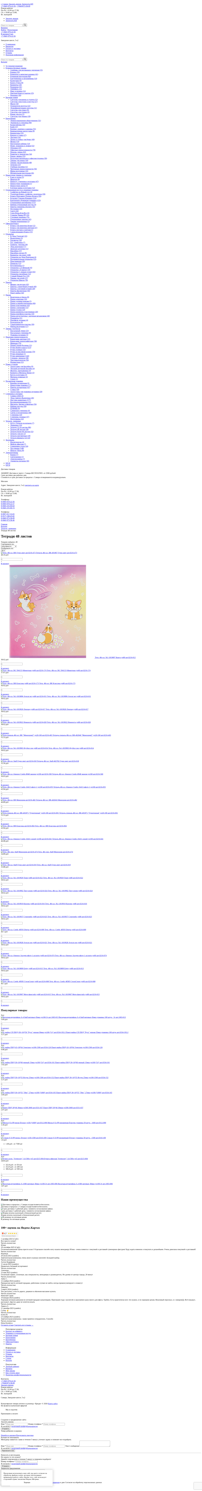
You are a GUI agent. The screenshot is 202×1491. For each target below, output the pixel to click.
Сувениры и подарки (14, 394)
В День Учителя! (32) (18, 236)
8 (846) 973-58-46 (7, 520)
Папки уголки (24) (17, 310)
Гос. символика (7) (17, 242)
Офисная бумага (12, 224)
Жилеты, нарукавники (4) (20, 371)
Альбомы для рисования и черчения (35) (26, 70)
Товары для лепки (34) (19, 160)
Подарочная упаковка (14, 381)
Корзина (4, 28)
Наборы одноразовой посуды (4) (23, 205)
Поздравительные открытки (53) (23, 259)
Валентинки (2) (16, 238)
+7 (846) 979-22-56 (8, 6)
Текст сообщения (72, 1446)
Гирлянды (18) (16, 240)
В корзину (5, 564)
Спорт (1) (14, 379)
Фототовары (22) (17, 419)
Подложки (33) (16, 209)
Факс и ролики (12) (18, 91)
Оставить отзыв (7, 1325)
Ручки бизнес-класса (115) (20, 347)
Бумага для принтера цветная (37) (23, 228)
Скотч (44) (14, 211)
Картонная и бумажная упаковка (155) (25, 200)
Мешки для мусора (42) (19, 284)
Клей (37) (14, 127)
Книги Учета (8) (16, 83)
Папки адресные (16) (18, 299)
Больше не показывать (10, 1437)
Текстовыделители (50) (19, 360)
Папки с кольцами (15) (19, 308)
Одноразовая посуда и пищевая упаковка (22, 190)
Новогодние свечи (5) (19, 186)
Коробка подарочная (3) (19, 383)
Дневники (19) (16, 425)
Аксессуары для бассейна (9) (21, 366)
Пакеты (9, 282)
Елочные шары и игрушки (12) (22, 188)
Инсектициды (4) (17, 442)
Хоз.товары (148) (17, 448)
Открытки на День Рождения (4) (23, 257)
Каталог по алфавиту (14, 1331)
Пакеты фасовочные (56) (20, 291)
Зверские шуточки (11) (19, 249)
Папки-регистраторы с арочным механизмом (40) (30, 316)
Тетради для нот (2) (18, 434)
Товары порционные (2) (19, 221)
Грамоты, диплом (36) (19, 245)
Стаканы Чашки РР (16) (19, 215)
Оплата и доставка (13, 49)
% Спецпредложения (14, 66)
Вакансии (9, 46)
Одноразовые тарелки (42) (20, 219)
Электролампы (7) (17, 459)
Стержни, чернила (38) (19, 358)
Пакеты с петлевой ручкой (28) (22, 289)
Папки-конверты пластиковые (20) (24, 312)
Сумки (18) (14, 390)
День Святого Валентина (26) (22, 398)
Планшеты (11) (16, 318)
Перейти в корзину (8, 1435)
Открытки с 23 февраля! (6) (21, 268)
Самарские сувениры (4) (20, 411)
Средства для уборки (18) (20, 116)
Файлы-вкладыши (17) (19, 326)
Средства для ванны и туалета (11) (24, 100)
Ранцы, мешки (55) (17, 156)
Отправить (5, 1429)
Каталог (4, 62)
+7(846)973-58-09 (23, 6)
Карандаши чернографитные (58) (23, 341)
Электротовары (12, 453)
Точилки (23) (15, 165)
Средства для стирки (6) (19, 112)
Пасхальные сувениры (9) (20, 333)
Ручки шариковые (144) (19, 356)
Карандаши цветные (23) (20, 339)
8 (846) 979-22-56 (7, 502)
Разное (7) (14, 455)
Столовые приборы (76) (19, 217)
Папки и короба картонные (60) (23, 303)
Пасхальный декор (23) (19, 331)
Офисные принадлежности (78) (22, 150)
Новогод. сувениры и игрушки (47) (24, 181)
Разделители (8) (16, 322)
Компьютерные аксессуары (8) (22, 131)
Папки (8, 295)
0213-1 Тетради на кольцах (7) (22, 423)
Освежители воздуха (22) (20, 106)
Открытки (10, 234)
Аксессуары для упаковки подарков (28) (26, 392)
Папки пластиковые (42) (20, 305)
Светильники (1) (17, 457)
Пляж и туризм (12, 364)
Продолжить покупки (25, 1435)
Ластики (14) (15, 137)
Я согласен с (19, 1426)
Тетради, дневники (13, 421)
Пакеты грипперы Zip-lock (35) (22, 207)
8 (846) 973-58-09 (7, 518)
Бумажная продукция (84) (20, 76)
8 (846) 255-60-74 (7, 508)
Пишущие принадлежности (17, 337)
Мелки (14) (14, 142)
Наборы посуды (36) (18, 406)
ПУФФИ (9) (15, 408)
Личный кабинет (12, 1366)
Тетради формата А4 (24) (20, 438)
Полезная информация (15, 55)
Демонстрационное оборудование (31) (25, 121)
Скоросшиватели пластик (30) (22, 324)
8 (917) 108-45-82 (7, 516)
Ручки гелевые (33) (18, 350)
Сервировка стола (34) (19, 446)
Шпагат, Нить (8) (17, 450)
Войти (3, 30)
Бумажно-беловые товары (16, 68)
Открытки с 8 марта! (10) (20, 270)
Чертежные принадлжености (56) (23, 169)
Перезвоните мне (8, 1451)
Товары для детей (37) (19, 278)
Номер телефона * (35, 1424)
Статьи (8, 1358)
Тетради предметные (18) (20, 436)
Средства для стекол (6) (19, 110)
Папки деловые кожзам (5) (20, 301)
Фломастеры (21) (17, 362)
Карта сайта (53, 1404)
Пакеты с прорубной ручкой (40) (23, 287)
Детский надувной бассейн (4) (22, 369)
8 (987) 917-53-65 (7, 514)
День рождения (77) (18, 247)
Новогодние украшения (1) (21, 184)
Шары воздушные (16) (19, 171)
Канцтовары (11, 118)
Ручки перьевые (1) (18, 354)
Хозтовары (10, 440)
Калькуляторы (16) (17, 125)
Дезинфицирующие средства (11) (23, 108)
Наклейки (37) (16, 251)
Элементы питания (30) (19, 461)
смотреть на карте (32, 485)
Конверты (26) (16, 85)
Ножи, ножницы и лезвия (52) (22, 146)
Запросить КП (27, 4)
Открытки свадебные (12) (20, 274)
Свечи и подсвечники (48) (20, 413)
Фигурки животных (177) (20, 400)
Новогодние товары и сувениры (18, 175)
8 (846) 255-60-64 (7, 506)
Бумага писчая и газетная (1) (21, 230)
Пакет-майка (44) (17, 293)
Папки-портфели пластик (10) (22, 314)
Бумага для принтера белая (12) (22, 226)
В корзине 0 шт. (7, 34)
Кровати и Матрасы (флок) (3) (22, 373)
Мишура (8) (15, 179)
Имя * (3, 1424)
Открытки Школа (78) (19, 280)
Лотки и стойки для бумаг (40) (22, 139)
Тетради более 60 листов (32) (21, 432)
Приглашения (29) (17, 261)
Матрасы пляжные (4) (19, 377)
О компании (10, 44)
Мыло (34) (14, 104)
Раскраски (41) (16, 87)
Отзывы (9, 53)
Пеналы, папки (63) (18, 152)
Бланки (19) (15, 72)
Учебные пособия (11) (19, 167)
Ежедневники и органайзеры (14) (23, 79)
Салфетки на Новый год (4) (21, 192)
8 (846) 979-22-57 (7, 504)
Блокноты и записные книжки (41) (24, 74)
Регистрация (12, 30)
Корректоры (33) (16, 133)
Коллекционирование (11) (20, 402)
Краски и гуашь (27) (18, 135)
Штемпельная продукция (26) (22, 173)
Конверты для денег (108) (20, 255)
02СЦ (8, 463)
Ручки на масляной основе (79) (22, 352)
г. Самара (4, 4)
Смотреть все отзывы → (23, 1325)
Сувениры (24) (16, 415)
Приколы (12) (15, 263)
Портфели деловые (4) (19, 320)
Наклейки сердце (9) (18, 253)
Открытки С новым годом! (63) (22, 272)
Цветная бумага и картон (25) (22, 93)
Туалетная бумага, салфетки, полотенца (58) (27, 194)
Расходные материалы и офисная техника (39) (28, 158)
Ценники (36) (15, 95)
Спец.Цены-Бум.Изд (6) (19, 213)
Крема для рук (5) (17, 114)
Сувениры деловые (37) (19, 417)
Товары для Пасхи (13, 329)
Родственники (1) (17, 266)
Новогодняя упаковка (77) (20, 385)
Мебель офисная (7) (18, 444)
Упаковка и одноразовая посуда (18, 1333)
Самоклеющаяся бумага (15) (21, 232)
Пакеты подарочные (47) (20, 387)
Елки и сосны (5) (17, 177)
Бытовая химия (12, 97)
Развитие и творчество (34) (21, 154)
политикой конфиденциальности (24, 1426)
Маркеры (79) (15, 343)
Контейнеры (11, 1340)
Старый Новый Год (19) (19, 276)
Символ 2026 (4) (16, 396)
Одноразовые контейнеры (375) (23, 202)
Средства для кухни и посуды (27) (24, 102)
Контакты (9, 51)
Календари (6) (16, 81)
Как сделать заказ (13, 1373)
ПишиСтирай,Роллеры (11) (21, 345)
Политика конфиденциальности (18, 1375)
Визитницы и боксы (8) (19, 297)
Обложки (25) (15, 148)
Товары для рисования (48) (21, 163)
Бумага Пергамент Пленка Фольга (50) (25, 196)
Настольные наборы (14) (20, 144)
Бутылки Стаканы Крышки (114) (23, 198)
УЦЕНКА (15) (16, 89)
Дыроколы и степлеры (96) (21, 123)
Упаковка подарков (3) (19, 335)
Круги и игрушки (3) (18, 375)
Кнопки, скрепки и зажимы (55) (23, 129)
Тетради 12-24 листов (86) (20, 427)
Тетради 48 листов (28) (19, 429)
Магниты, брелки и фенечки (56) (23, 404)
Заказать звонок (15, 4)
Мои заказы (10, 1371)
